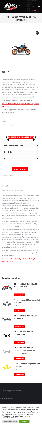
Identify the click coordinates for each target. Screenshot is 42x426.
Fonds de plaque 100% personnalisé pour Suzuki (27, 365)
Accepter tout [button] (24, 421)
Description (6, 186)
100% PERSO (12, 175)
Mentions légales (7, 398)
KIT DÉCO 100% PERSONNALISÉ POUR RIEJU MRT (25, 333)
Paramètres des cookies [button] (10, 421)
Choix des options (19, 311)
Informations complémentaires (12, 190)
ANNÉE (4, 121)
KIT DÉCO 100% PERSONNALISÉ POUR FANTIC (25, 317)
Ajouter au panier (20, 169)
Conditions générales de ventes (12, 391)
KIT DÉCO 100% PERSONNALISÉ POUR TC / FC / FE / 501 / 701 (25, 349)
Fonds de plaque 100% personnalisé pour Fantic (27, 301)
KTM (18, 175)
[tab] (21, 185)
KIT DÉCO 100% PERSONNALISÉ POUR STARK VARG (25, 285)
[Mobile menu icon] (39, 6)
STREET (22, 175)
